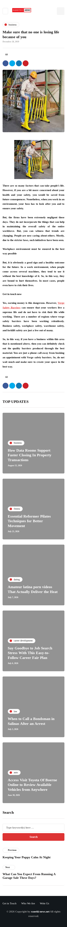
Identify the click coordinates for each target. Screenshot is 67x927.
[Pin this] (26, 63)
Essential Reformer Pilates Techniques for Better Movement (29, 521)
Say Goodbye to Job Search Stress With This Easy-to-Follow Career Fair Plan (30, 653)
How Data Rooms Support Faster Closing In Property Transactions (29, 455)
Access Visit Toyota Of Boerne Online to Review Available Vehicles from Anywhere (32, 785)
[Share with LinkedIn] (19, 63)
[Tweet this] (12, 63)
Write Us (44, 903)
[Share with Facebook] (5, 63)
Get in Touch (9, 903)
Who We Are (28, 903)
